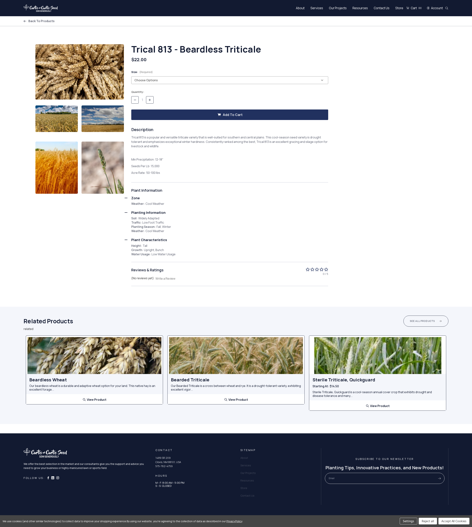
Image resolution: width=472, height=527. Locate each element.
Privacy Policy (234, 521)
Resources (360, 8)
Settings (408, 521)
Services (316, 8)
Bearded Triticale (190, 379)
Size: (142, 72)
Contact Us (381, 8)
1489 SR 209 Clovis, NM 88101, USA (168, 460)
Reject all (428, 521)
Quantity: (137, 92)
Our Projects (338, 8)
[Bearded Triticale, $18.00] (236, 355)
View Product (96, 399)
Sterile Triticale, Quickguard (344, 379)
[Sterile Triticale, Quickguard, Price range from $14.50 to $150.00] (378, 355)
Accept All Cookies (453, 521)
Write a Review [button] (165, 278)
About (300, 8)
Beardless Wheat (48, 379)
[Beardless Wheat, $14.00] (94, 355)
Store (399, 8)
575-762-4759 (164, 466)
